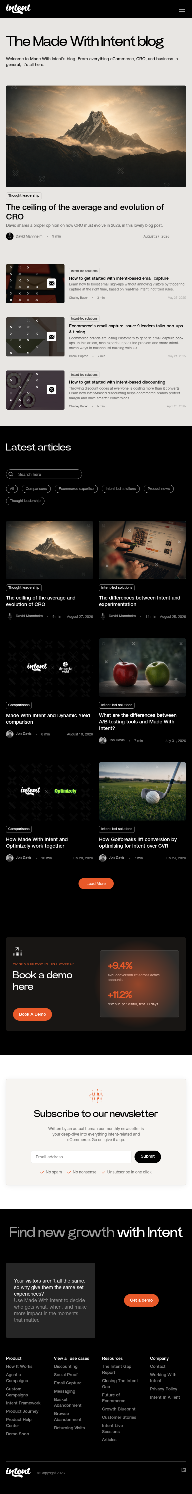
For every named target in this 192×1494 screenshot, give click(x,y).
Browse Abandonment (68, 1417)
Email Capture (68, 1383)
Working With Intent (163, 1378)
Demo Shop (17, 1434)
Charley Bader (78, 298)
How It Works (19, 1367)
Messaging (64, 1392)
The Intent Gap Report (116, 1370)
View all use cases (71, 1359)
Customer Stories (119, 1418)
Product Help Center (19, 1423)
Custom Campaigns (17, 1392)
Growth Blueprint (119, 1409)
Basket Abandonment (68, 1403)
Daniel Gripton (78, 356)
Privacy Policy (163, 1389)
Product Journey (22, 1412)
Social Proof (66, 1375)
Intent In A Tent (165, 1398)
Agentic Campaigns (17, 1378)
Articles (109, 1440)
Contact (158, 1367)
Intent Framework (23, 1403)
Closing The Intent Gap (120, 1384)
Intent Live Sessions (112, 1429)
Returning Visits (69, 1428)
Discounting (66, 1367)
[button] (181, 9)
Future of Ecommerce (113, 1398)
